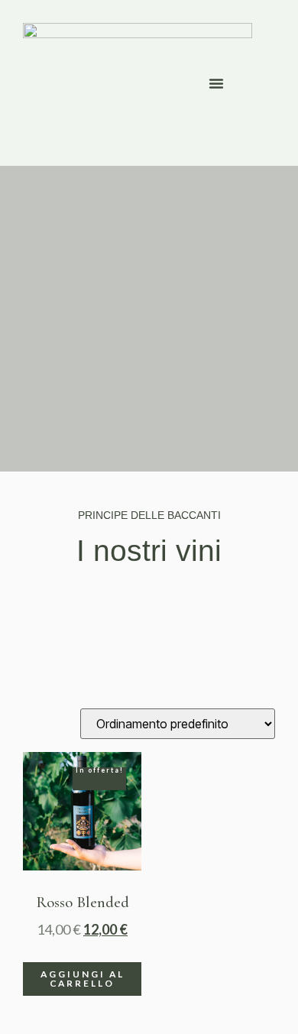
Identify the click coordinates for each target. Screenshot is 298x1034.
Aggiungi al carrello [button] (82, 978)
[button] (216, 83)
